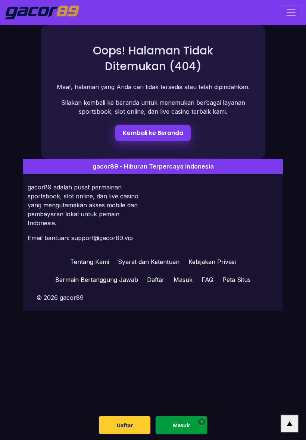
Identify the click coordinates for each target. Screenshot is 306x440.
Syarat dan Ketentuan (148, 261)
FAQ (207, 279)
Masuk (183, 279)
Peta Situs (236, 279)
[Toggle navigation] (291, 12)
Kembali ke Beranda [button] (153, 133)
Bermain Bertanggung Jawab (96, 279)
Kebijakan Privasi (212, 261)
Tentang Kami (89, 261)
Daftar (156, 279)
